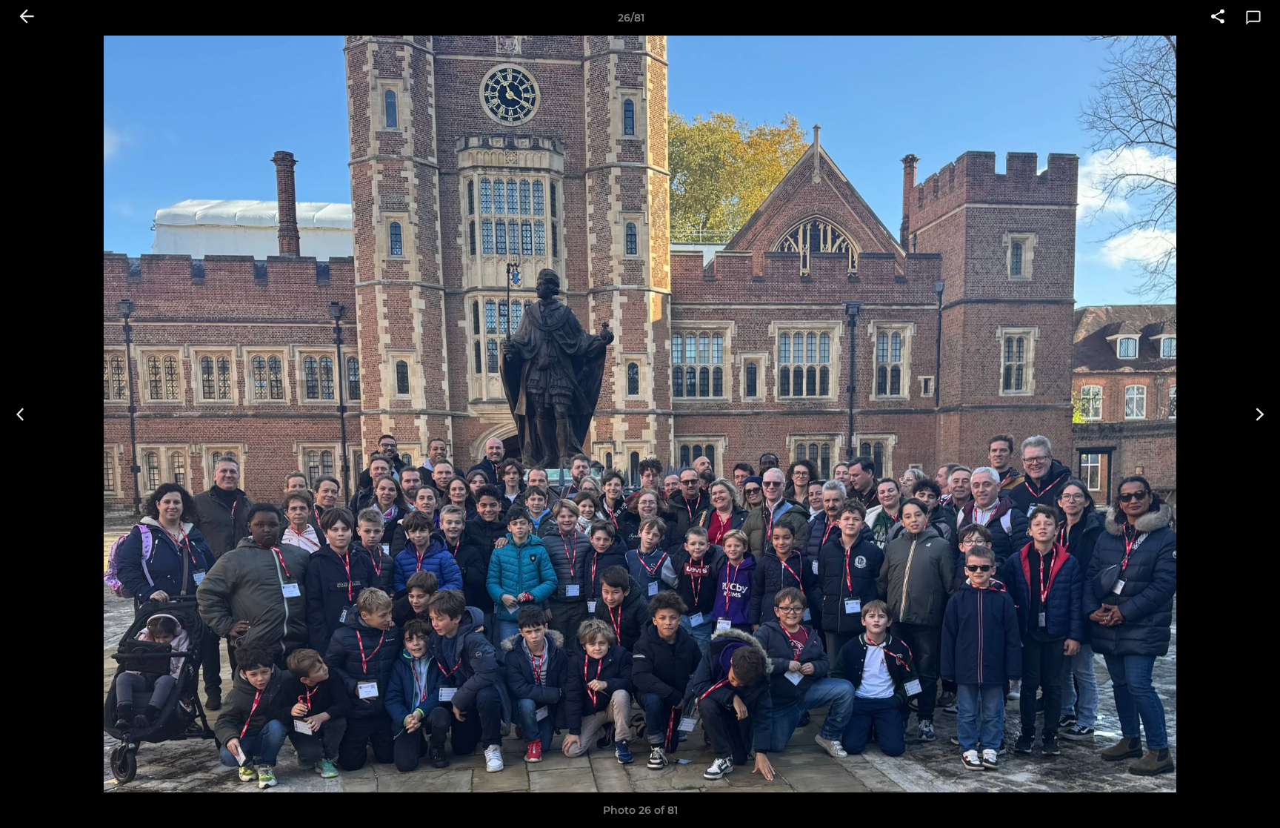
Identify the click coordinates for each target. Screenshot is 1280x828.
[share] (1218, 17)
